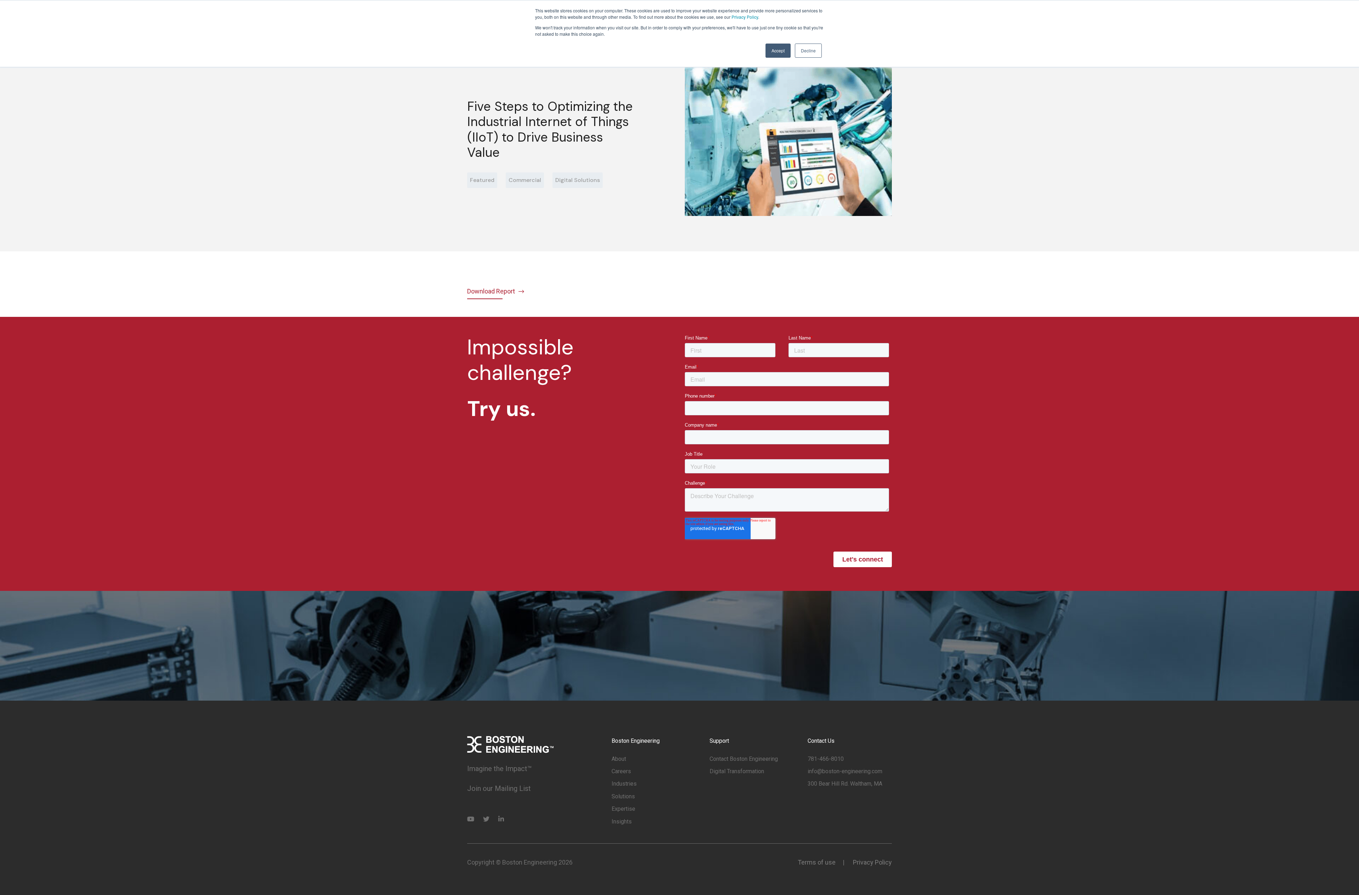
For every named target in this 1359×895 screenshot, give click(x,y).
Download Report (491, 291)
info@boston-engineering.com (845, 771)
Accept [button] (778, 50)
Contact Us (821, 740)
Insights (622, 821)
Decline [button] (808, 50)
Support (719, 740)
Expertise (623, 808)
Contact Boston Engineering (744, 759)
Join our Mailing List (499, 788)
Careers (621, 771)
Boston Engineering (636, 740)
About (619, 759)
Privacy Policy (745, 17)
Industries (624, 783)
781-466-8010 (826, 759)
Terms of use (817, 862)
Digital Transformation (737, 771)
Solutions (623, 796)
